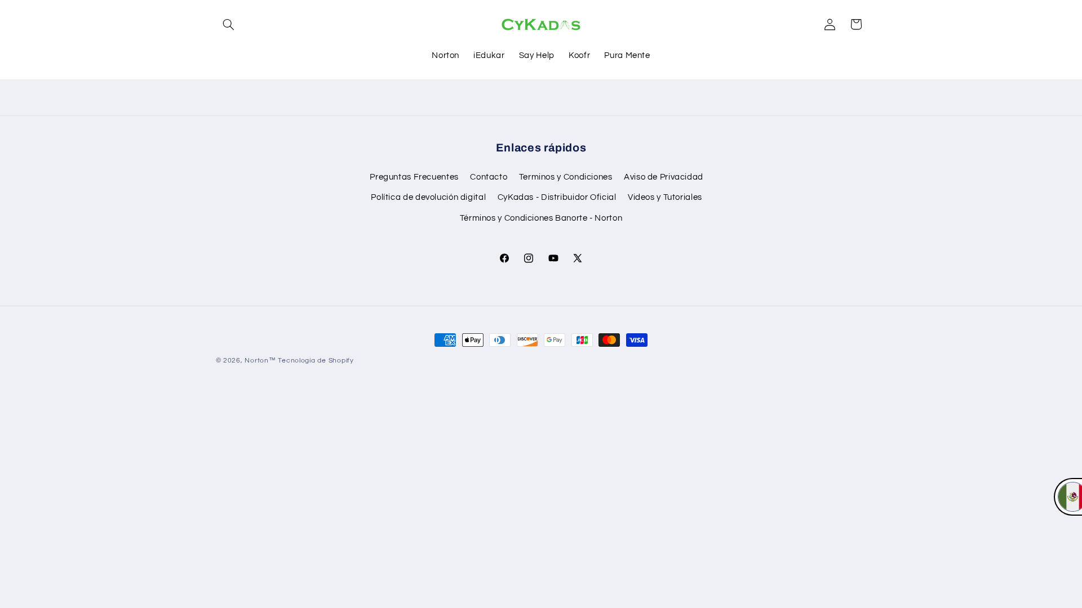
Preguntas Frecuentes (414, 177)
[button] (229, 24)
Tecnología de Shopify (315, 360)
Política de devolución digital (428, 197)
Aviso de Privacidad (663, 177)
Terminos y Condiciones (566, 177)
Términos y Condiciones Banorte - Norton (541, 218)
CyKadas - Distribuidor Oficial (557, 197)
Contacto (488, 177)
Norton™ (260, 360)
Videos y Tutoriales (665, 197)
